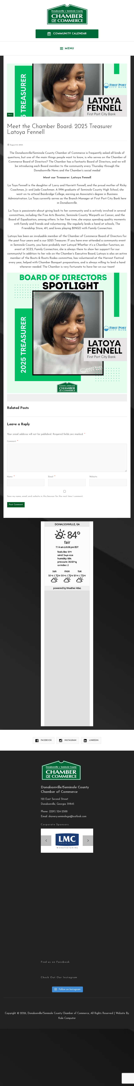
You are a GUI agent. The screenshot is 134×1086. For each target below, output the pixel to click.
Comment (12, 441)
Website (93, 477)
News (10, 115)
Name (10, 477)
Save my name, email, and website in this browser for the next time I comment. (45, 496)
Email (51, 477)
